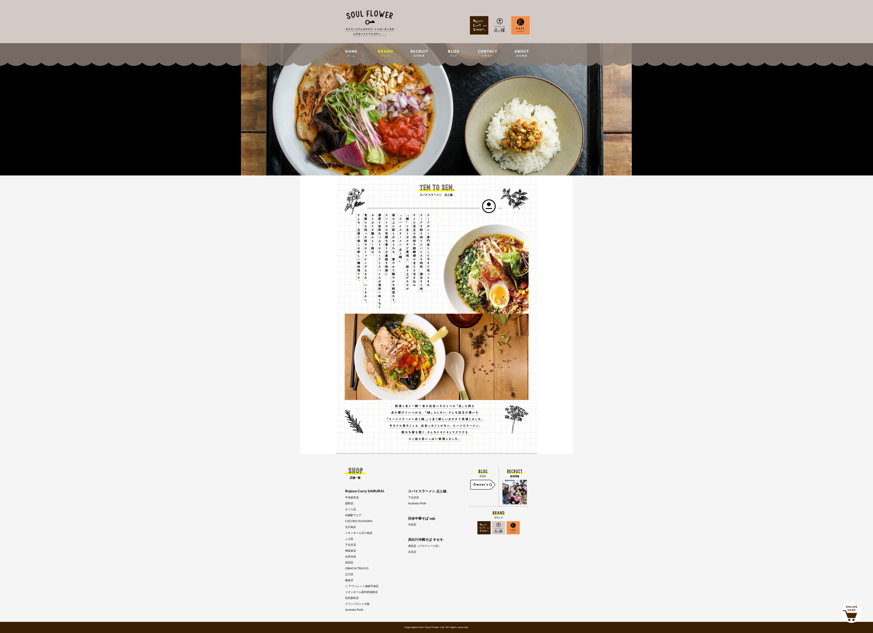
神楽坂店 (350, 550)
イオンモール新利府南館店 (361, 592)
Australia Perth (354, 609)
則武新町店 (352, 598)
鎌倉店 (349, 580)
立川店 (349, 574)
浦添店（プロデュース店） (424, 546)
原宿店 (349, 562)
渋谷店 (412, 524)
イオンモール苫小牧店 (358, 533)
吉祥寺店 (350, 556)
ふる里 (349, 538)
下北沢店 (350, 544)
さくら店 (350, 509)
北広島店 (350, 527)
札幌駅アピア (353, 515)
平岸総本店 (352, 497)
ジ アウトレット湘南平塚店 (362, 586)
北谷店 (412, 551)
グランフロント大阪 (357, 603)
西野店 (349, 503)
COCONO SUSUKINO (358, 521)
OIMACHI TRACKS (357, 568)
